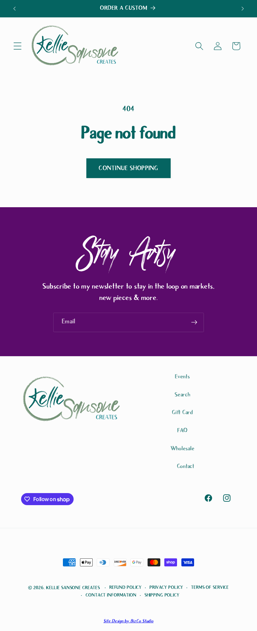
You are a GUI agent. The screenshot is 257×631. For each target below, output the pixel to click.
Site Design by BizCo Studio (128, 621)
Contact (185, 467)
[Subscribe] (194, 322)
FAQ (182, 431)
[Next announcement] (242, 8)
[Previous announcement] (14, 8)
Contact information (111, 595)
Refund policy (125, 587)
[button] (17, 46)
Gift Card (182, 413)
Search (182, 395)
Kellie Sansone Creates (73, 588)
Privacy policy (166, 587)
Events (182, 377)
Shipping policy (162, 595)
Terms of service (210, 587)
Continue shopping (128, 169)
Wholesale (183, 449)
